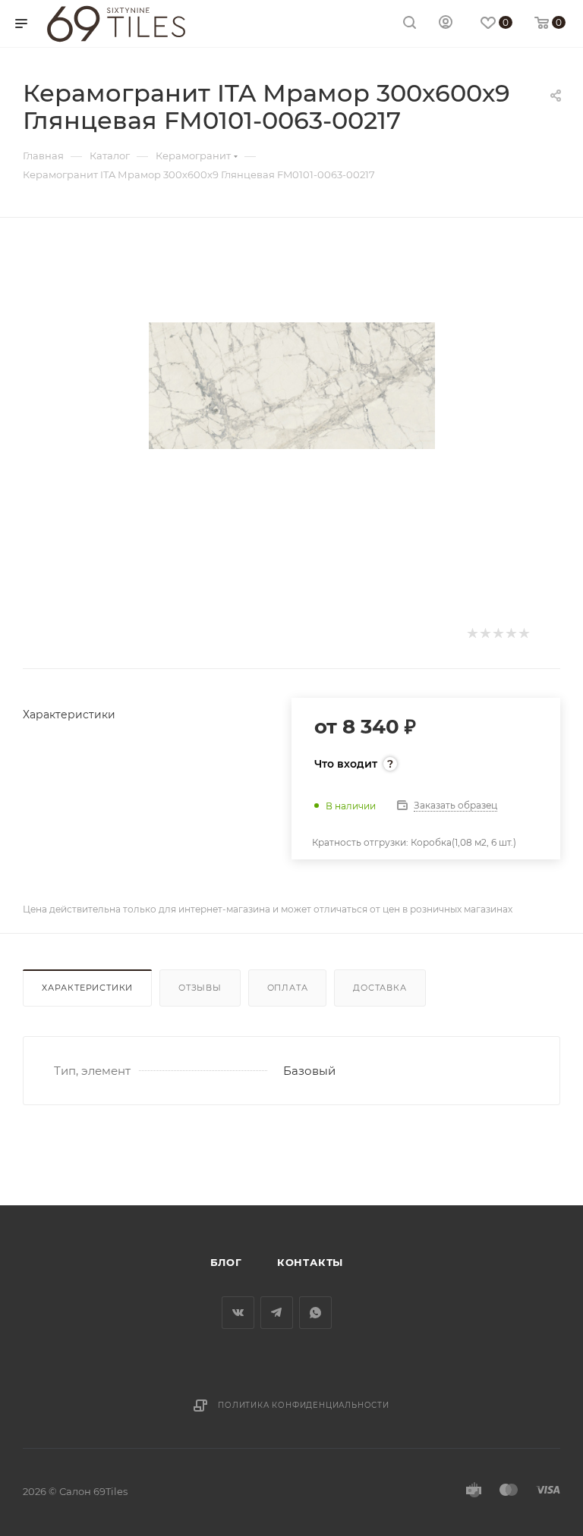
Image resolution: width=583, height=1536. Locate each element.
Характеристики (87, 987)
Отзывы (200, 987)
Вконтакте (238, 1312)
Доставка (379, 987)
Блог (226, 1262)
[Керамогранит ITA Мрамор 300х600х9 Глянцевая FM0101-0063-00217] (292, 386)
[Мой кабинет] (445, 24)
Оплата (287, 987)
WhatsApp (315, 1312)
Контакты (310, 1262)
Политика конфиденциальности (303, 1405)
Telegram (276, 1312)
